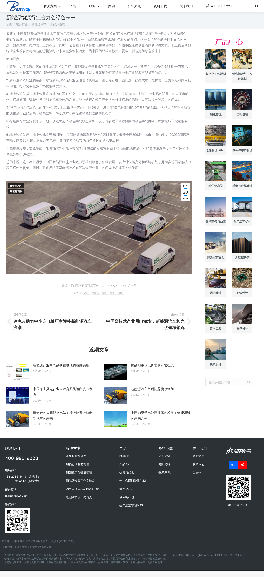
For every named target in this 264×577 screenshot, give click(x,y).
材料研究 (125, 456)
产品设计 (125, 464)
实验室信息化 (215, 257)
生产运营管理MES (131, 505)
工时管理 (242, 114)
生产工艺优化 (242, 221)
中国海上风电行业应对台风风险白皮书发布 (62, 392)
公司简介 (198, 456)
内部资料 (164, 464)
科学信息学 (216, 185)
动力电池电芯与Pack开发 (82, 489)
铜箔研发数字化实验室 (80, 480)
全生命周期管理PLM (132, 480)
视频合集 (164, 472)
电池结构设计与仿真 (79, 497)
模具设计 (216, 364)
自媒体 (197, 472)
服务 (92, 6)
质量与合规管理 (242, 185)
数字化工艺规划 (216, 73)
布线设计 (242, 292)
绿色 (112, 293)
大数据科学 (242, 257)
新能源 (95, 293)
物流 (104, 293)
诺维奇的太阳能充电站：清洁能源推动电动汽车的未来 (62, 415)
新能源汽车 (16, 185)
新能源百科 (16, 191)
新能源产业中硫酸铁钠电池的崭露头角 (61, 365)
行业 (120, 293)
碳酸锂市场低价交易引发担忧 (152, 365)
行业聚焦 (134, 6)
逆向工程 (216, 328)
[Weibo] (242, 465)
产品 (73, 6)
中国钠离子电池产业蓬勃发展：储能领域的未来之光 (160, 415)
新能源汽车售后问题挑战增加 (152, 389)
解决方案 (50, 6)
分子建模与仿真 (216, 221)
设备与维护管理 (242, 150)
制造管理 (216, 114)
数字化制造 (126, 489)
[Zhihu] (233, 465)
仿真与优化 (126, 472)
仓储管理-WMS (215, 150)
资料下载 (160, 6)
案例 (111, 6)
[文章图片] (17, 372)
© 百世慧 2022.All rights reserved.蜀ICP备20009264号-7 (208, 555)
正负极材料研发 (76, 456)
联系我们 (198, 464)
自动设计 (242, 328)
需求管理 (216, 292)
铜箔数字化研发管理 (79, 472)
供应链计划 (126, 497)
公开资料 (164, 456)
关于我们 (186, 6)
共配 (86, 293)
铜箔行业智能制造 (77, 464)
